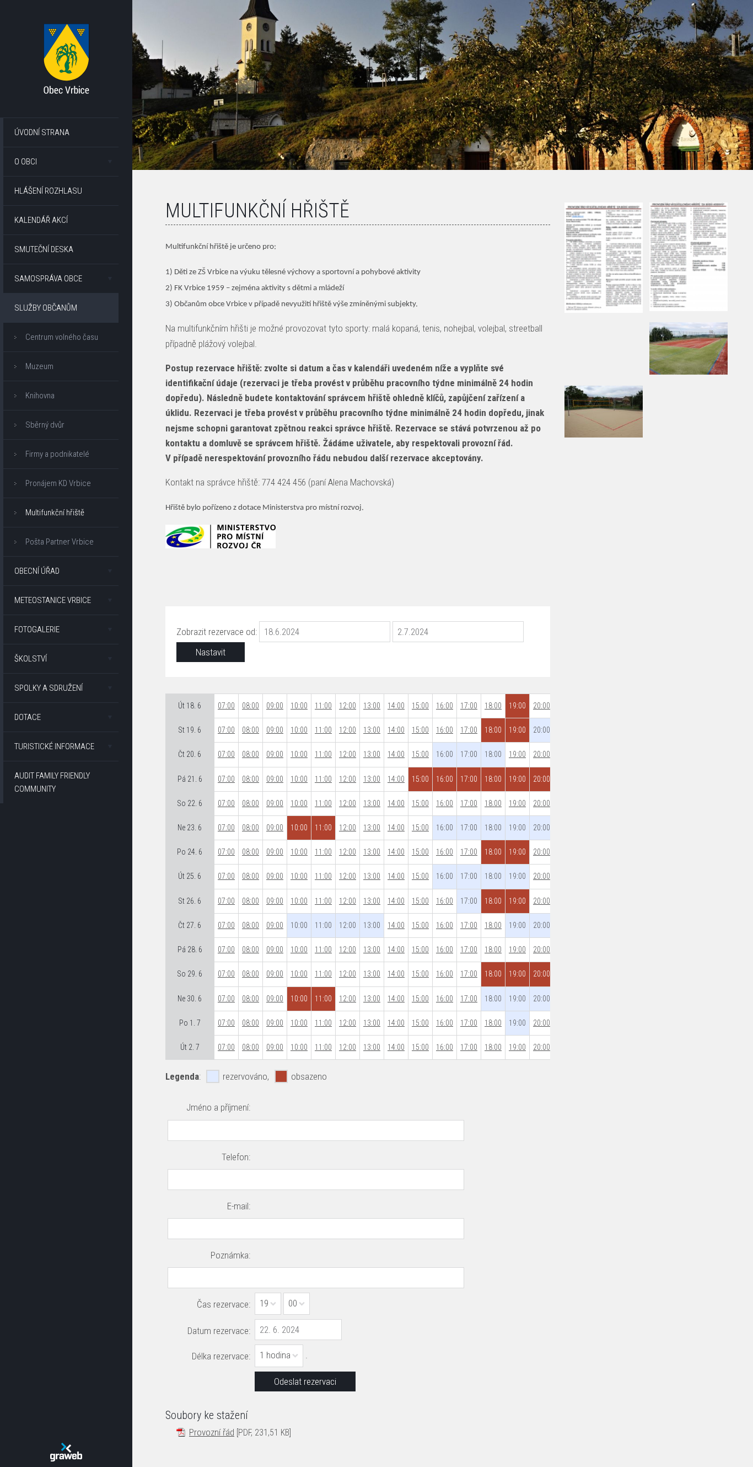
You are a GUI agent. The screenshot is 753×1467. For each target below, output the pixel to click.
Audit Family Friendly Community (52, 782)
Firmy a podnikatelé (57, 454)
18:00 (493, 705)
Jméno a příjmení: (218, 1107)
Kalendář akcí (41, 220)
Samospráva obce (48, 279)
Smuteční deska (43, 249)
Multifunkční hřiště (54, 513)
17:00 (468, 705)
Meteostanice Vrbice (52, 600)
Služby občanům (45, 308)
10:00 (299, 705)
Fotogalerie (37, 629)
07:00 (226, 705)
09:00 (274, 705)
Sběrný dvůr (44, 425)
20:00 (541, 705)
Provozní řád (211, 1432)
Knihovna (40, 396)
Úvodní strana (41, 132)
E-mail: (238, 1206)
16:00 (444, 705)
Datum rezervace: (218, 1330)
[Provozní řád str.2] (688, 257)
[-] (688, 348)
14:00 (396, 705)
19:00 (517, 754)
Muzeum (39, 366)
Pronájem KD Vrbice (58, 483)
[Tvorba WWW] (66, 1452)
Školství (30, 659)
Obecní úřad (37, 571)
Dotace (27, 717)
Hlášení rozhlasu (48, 191)
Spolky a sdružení (48, 688)
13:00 (371, 705)
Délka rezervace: (221, 1356)
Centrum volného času (61, 337)
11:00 (323, 705)
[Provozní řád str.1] (603, 257)
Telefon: (236, 1156)
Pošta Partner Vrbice (59, 542)
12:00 (347, 705)
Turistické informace (54, 746)
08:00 (250, 705)
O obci (25, 162)
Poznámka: (230, 1255)
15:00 (420, 705)
